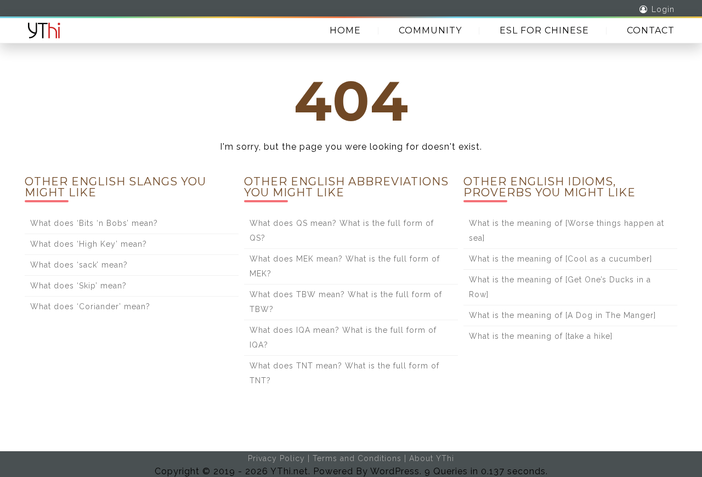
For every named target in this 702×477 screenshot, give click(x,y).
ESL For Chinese (544, 30)
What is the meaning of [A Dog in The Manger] (562, 315)
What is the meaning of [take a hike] (541, 336)
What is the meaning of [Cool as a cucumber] (560, 258)
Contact (651, 30)
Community (430, 30)
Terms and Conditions (357, 458)
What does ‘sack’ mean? (79, 264)
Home (345, 30)
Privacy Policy (276, 458)
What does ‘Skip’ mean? (78, 285)
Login (663, 9)
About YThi (431, 458)
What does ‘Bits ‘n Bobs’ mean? (94, 223)
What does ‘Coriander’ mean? (90, 306)
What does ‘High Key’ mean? (88, 244)
